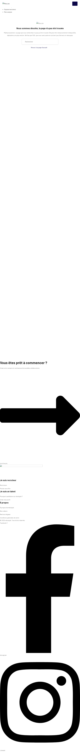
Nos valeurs (3, 511)
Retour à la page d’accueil (39, 47)
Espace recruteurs (10, 9)
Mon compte (8, 12)
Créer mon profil (5, 500)
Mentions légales (5, 514)
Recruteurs (3, 485)
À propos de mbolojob (7, 507)
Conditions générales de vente (9, 518)
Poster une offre (5, 488)
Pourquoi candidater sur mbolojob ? (11, 496)
